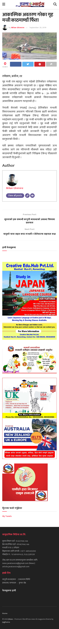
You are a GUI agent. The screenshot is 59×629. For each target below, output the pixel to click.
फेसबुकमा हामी (9, 591)
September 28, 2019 (37, 27)
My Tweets (7, 516)
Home (4, 613)
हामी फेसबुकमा (9, 247)
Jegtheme (6, 622)
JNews (10, 619)
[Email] (32, 195)
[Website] (27, 195)
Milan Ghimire (17, 27)
